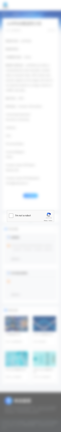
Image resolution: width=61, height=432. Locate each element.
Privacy (46, 220)
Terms (50, 220)
